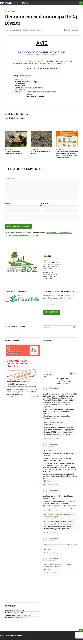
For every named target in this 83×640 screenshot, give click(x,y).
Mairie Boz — (18, 30)
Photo (49, 481)
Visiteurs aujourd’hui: (13, 610)
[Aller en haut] (81, 631)
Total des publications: (13, 618)
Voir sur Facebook (47, 438)
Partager (56, 438)
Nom (7, 204)
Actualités (10, 11)
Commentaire (10, 178)
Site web (41, 204)
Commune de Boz (14, 3)
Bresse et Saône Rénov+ (53, 422)
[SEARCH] (74, 327)
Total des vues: (11, 613)
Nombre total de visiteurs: (15, 615)
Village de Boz (53, 388)
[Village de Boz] (49, 375)
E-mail (46, 204)
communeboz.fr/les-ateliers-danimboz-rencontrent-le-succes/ (57, 565)
